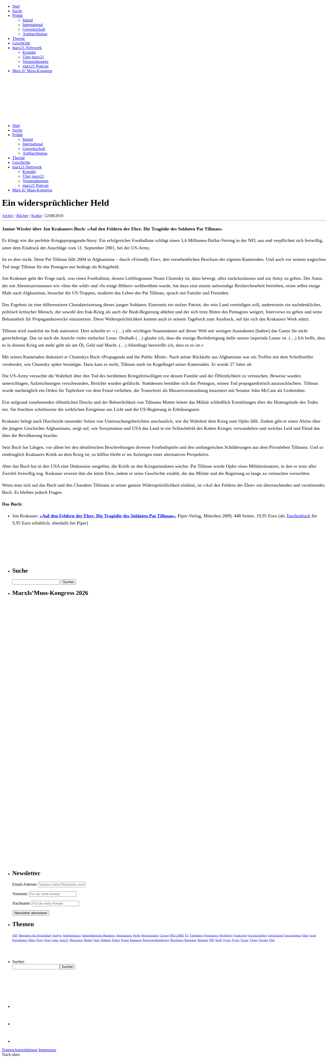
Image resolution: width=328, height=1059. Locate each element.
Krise (47, 940)
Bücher (22, 215)
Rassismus (136, 940)
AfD (14, 935)
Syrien (227, 940)
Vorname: (20, 894)
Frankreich (240, 935)
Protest (125, 940)
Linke (55, 940)
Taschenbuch (298, 515)
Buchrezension (150, 935)
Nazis (96, 940)
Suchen (18, 961)
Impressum (47, 1050)
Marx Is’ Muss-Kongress (32, 71)
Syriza (235, 940)
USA (272, 940)
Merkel (88, 940)
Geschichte (21, 43)
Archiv (7, 215)
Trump (244, 940)
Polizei (116, 940)
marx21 (64, 940)
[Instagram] (20, 1041)
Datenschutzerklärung (19, 1050)
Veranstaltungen (35, 61)
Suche (17, 11)
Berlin (136, 935)
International (33, 25)
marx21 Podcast (35, 66)
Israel (313, 935)
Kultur (36, 215)
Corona (164, 935)
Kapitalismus (19, 940)
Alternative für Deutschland (34, 935)
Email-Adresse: (25, 884)
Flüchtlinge (226, 935)
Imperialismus (292, 935)
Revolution (176, 940)
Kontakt (29, 52)
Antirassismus (124, 935)
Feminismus (211, 935)
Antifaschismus (35, 34)
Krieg (40, 940)
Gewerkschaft (34, 29)
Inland (28, 20)
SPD (211, 940)
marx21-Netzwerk (27, 48)
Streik (218, 940)
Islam (305, 935)
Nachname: (21, 903)
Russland (203, 940)
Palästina (106, 940)
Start (16, 6)
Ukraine (263, 940)
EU (187, 935)
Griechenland (275, 935)
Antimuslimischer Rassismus (98, 935)
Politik (17, 15)
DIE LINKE (177, 935)
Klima (32, 940)
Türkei (254, 940)
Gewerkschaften (257, 935)
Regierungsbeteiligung (156, 940)
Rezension (190, 940)
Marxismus (76, 940)
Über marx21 (33, 57)
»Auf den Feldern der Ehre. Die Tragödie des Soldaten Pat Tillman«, (108, 515)
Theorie (18, 38)
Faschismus (196, 935)
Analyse (57, 935)
